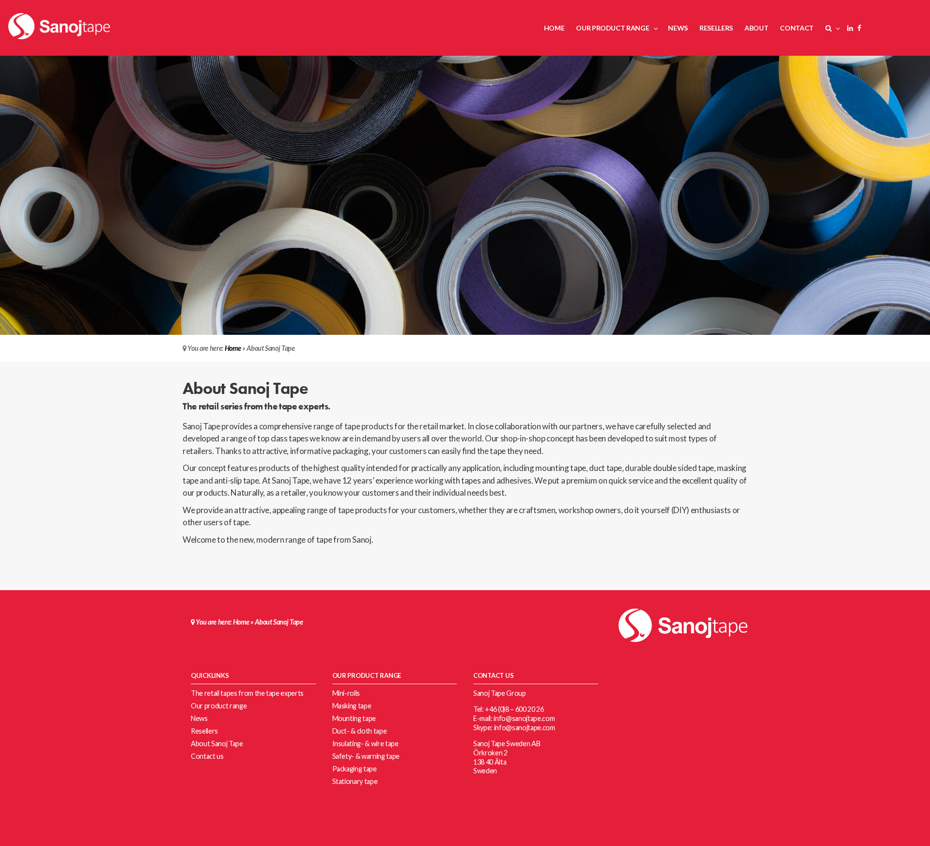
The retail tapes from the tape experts (247, 693)
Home (233, 348)
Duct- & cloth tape (359, 731)
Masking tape (352, 706)
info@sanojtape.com (524, 718)
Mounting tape (354, 718)
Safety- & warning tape (366, 756)
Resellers (204, 731)
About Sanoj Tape (217, 743)
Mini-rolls (346, 693)
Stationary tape (355, 781)
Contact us (207, 756)
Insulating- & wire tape (365, 743)
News (199, 718)
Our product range (219, 706)
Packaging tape (354, 769)
